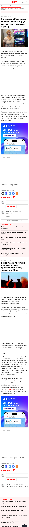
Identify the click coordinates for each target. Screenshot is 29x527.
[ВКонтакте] (13, 193)
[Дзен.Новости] (2, 193)
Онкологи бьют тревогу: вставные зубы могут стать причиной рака (14, 516)
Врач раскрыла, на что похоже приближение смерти (13, 238)
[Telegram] (9, 193)
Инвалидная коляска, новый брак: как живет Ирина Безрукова (14, 248)
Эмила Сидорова (6, 157)
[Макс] (6, 193)
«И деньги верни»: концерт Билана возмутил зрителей (13, 233)
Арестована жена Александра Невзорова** (13, 506)
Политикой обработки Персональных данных (11, 7)
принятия (11, 389)
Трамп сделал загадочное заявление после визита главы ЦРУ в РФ (13, 521)
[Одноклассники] (16, 193)
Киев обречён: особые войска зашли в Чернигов (12, 511)
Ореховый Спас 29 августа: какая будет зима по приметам (14, 243)
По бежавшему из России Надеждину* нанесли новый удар (14, 227)
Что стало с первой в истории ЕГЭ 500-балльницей (12, 254)
